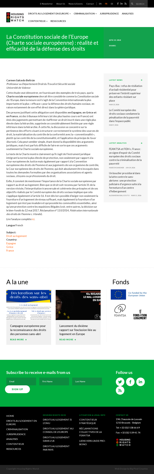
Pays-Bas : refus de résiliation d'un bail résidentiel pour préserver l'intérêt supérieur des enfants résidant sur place (125, 93)
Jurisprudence (109, 13)
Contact (90, 4)
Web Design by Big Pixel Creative (131, 468)
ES (112, 4)
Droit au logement (16, 236)
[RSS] (126, 3)
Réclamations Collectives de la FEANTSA (90, 432)
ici (33, 219)
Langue (10, 225)
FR (106, 4)
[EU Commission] (130, 294)
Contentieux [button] (37, 21)
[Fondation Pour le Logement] (140, 314)
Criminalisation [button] (84, 13)
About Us (60, 4)
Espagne (11, 243)
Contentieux (15, 443)
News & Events (76, 4)
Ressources (58, 21)
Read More (17, 339)
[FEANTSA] (120, 310)
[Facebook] (118, 3)
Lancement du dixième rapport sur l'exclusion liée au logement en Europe (77, 330)
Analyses (128, 13)
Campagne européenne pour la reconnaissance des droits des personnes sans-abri (28, 330)
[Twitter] (120, 382)
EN (100, 4)
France (10, 250)
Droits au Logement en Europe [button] (48, 13)
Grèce (9, 246)
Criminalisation (17, 429)
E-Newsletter (46, 4)
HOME (10, 415)
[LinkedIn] (121, 3)
